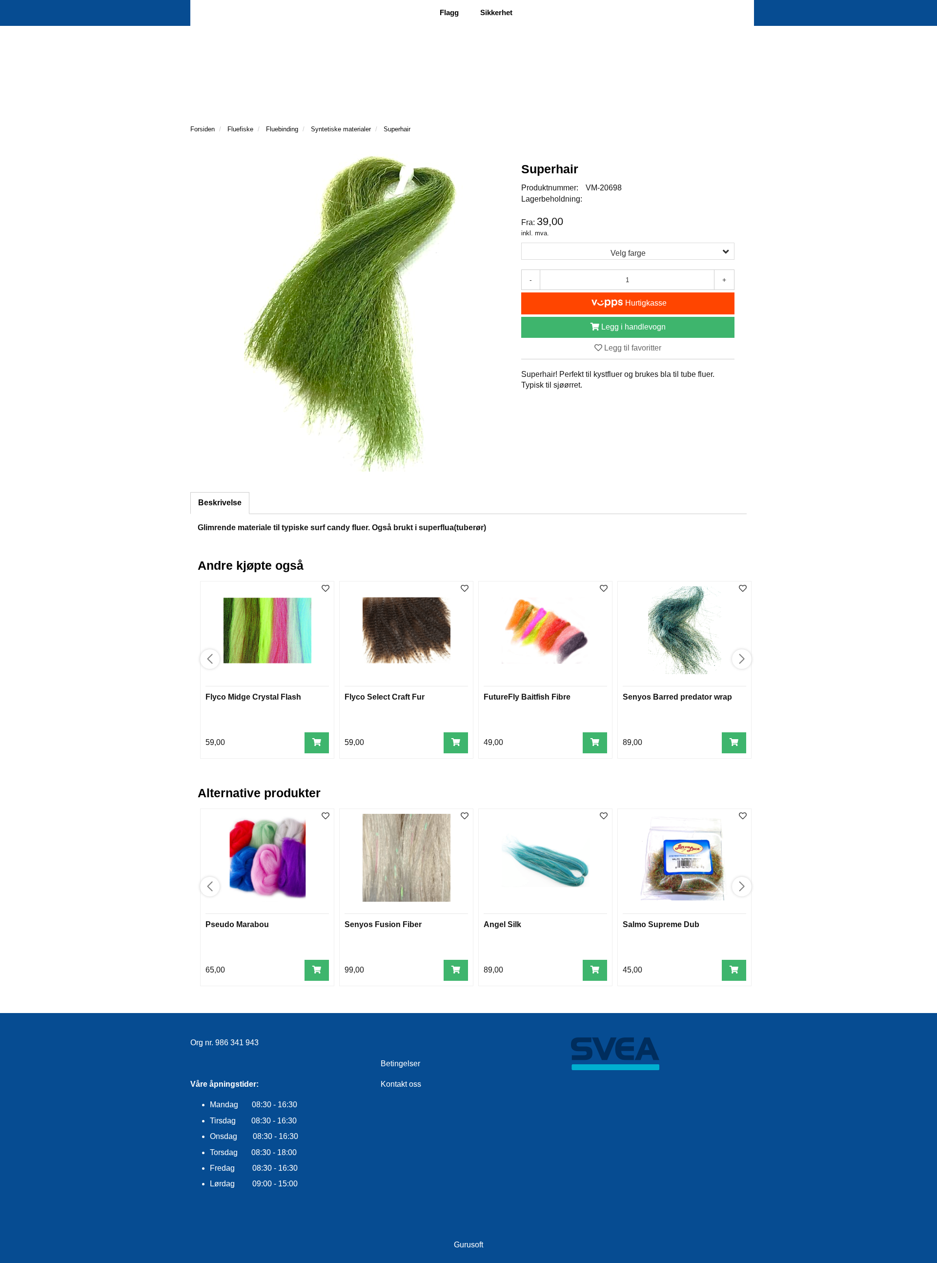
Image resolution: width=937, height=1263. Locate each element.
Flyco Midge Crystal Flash (253, 697)
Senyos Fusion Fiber (383, 924)
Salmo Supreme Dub (661, 924)
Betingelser (400, 1063)
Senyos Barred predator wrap (677, 697)
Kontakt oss (401, 1084)
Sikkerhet (496, 12)
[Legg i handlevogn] (317, 742)
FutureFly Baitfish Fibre (527, 697)
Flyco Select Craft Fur (385, 697)
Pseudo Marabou (237, 924)
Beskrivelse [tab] (220, 502)
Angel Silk (502, 924)
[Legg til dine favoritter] (325, 589)
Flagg (449, 12)
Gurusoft (468, 1245)
